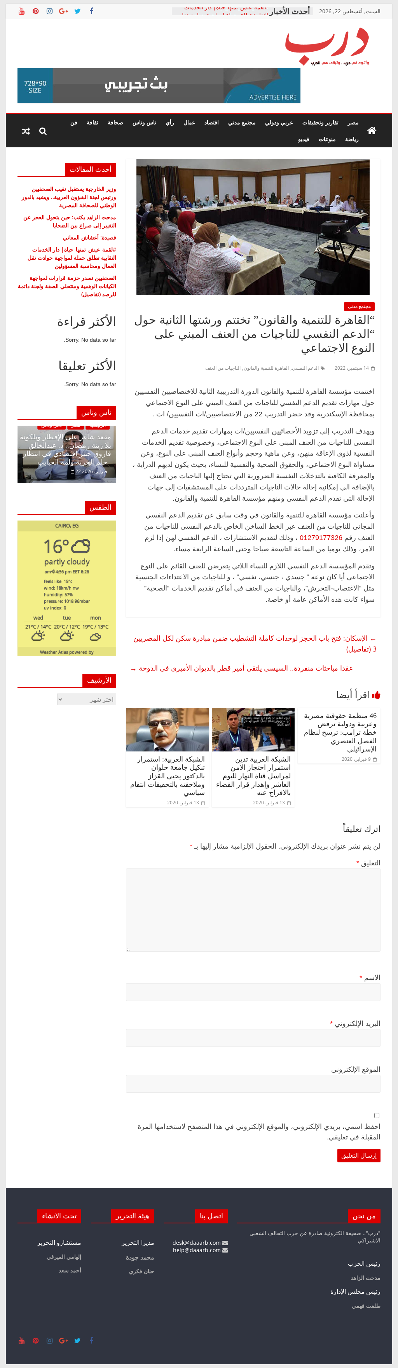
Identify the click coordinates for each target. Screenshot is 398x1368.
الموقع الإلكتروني (356, 1069)
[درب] (372, 131)
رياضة (352, 139)
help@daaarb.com (197, 1250)
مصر (353, 122)
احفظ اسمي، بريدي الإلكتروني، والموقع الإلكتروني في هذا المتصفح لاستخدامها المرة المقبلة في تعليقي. (259, 1132)
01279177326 (321, 538)
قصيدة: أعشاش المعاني (89, 237)
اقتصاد (211, 122)
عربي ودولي (279, 122)
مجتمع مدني (242, 122)
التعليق (368, 863)
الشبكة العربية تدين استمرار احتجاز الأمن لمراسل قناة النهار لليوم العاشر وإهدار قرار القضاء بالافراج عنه (253, 776)
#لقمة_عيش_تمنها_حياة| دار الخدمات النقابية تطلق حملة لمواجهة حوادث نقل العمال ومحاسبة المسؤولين (72, 257)
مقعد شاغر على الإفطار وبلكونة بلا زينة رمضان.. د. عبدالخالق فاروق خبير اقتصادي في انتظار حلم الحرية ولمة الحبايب (65, 449)
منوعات (327, 139)
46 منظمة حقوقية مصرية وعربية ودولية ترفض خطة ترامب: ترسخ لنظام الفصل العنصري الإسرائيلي (340, 732)
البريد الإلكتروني (355, 1023)
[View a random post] (26, 131)
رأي (170, 122)
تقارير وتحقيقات (320, 122)
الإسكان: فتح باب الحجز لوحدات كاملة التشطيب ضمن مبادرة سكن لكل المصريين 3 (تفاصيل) (255, 643)
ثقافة (92, 122)
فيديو (303, 139)
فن (73, 122)
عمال (189, 122)
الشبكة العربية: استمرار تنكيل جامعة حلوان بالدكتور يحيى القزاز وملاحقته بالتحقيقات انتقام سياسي (167, 776)
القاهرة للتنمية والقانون (266, 368)
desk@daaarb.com (197, 1242)
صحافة (115, 122)
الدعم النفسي (305, 368)
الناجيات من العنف (223, 368)
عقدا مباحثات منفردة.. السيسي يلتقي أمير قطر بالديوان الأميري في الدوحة (241, 668)
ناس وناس (144, 122)
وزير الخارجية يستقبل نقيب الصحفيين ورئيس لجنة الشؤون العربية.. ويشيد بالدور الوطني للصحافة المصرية (69, 197)
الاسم (370, 978)
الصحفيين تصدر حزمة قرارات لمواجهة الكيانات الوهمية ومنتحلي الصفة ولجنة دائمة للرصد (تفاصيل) (67, 286)
